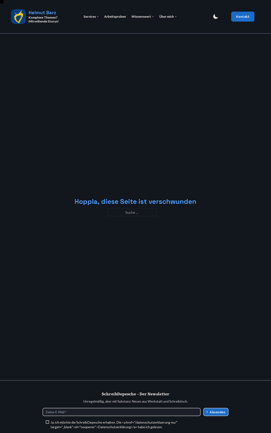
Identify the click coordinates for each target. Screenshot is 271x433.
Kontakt (243, 16)
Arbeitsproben (115, 16)
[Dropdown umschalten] (98, 17)
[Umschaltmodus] (215, 16)
